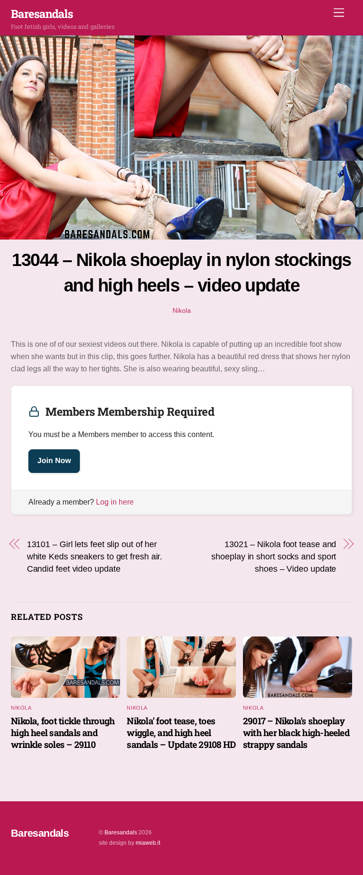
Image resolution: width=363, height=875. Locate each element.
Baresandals (120, 832)
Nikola (182, 310)
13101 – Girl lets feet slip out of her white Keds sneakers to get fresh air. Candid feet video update (95, 556)
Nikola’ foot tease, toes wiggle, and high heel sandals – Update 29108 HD (181, 732)
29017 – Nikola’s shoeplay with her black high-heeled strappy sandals (296, 732)
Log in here (115, 502)
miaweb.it (148, 843)
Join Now (54, 461)
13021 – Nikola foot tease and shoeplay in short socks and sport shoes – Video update (273, 556)
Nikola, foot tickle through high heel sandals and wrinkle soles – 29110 (62, 732)
